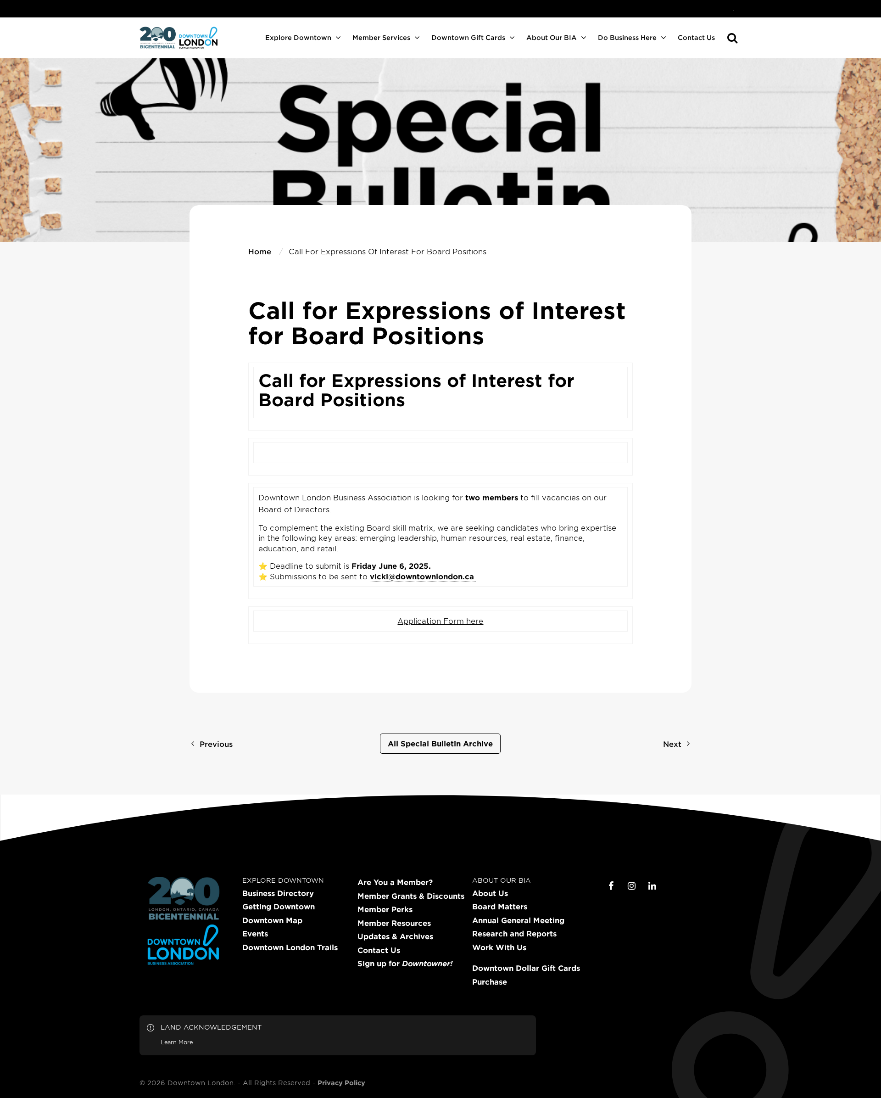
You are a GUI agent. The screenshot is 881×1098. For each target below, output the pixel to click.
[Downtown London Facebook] (611, 886)
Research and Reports (514, 934)
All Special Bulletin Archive (440, 743)
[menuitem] (733, 8)
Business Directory (278, 893)
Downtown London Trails (290, 947)
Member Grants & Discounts (410, 896)
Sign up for (404, 963)
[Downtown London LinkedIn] (652, 886)
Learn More (177, 1042)
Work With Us (499, 947)
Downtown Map (272, 920)
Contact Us (696, 37)
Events (255, 934)
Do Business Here (627, 37)
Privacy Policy (341, 1083)
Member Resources (394, 923)
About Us (490, 893)
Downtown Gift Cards (468, 37)
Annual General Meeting (518, 920)
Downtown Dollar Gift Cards (526, 968)
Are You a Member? (395, 882)
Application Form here (440, 620)
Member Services (381, 37)
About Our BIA (551, 37)
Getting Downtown (278, 906)
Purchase (489, 982)
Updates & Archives (395, 936)
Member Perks (385, 909)
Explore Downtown (298, 37)
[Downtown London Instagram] (632, 886)
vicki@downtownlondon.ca (422, 576)
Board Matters (499, 906)
